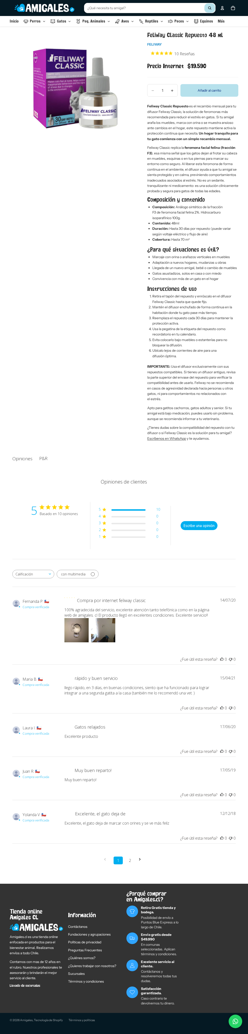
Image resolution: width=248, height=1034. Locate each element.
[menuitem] (221, 21)
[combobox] (150, 8)
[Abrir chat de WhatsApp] (235, 1021)
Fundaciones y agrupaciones (89, 934)
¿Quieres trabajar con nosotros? (92, 966)
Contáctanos (77, 926)
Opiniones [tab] (22, 458)
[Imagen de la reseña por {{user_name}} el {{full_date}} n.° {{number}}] (76, 630)
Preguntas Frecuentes (85, 950)
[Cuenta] (222, 8)
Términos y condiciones (86, 981)
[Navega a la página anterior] (106, 859)
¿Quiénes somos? (81, 958)
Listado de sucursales (25, 985)
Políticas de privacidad (84, 942)
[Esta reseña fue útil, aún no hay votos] (222, 659)
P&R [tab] (43, 458)
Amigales (26, 1020)
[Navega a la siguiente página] (141, 859)
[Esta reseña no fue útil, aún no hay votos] (230, 659)
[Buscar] (209, 8)
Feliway (154, 44)
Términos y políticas (82, 1020)
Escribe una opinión (199, 525)
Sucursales (76, 973)
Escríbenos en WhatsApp (166, 438)
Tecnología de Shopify (48, 1020)
